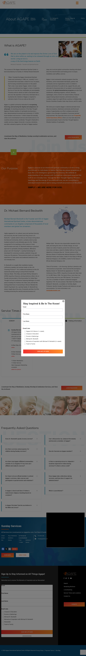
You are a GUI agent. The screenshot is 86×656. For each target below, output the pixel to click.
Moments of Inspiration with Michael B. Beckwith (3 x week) (43, 341)
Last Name (26, 321)
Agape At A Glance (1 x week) (35, 331)
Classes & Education (32, 334)
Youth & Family (30, 344)
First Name (26, 314)
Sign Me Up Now (43, 351)
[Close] (63, 301)
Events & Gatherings (32, 336)
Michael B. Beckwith (32, 339)
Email (24, 306)
